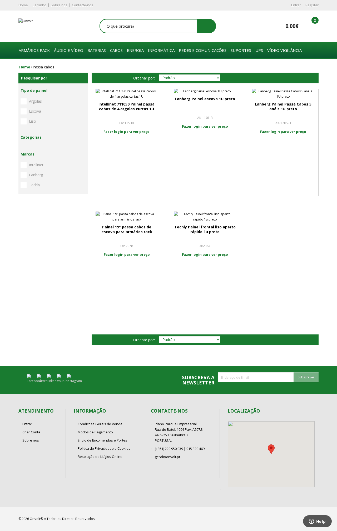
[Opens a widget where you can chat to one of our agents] (317, 521)
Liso (32, 121)
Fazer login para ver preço (126, 131)
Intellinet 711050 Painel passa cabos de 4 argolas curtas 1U (126, 106)
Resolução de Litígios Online (100, 456)
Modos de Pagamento (95, 432)
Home (23, 5)
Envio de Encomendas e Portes (102, 440)
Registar (312, 5)
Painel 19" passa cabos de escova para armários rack (126, 229)
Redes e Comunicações (202, 50)
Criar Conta (31, 432)
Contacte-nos (82, 5)
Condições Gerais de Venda (100, 424)
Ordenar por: (144, 78)
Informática (161, 50)
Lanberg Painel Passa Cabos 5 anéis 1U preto (283, 106)
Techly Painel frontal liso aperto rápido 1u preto (205, 229)
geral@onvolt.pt (167, 456)
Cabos (116, 50)
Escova (35, 111)
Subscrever (306, 377)
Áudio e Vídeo (68, 50)
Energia (135, 50)
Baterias (96, 50)
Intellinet (36, 164)
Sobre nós (59, 5)
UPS (259, 50)
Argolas (35, 101)
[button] (271, 449)
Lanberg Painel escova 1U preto (205, 98)
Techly (34, 184)
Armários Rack (34, 50)
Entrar (296, 5)
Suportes (241, 50)
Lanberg (36, 174)
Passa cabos (43, 66)
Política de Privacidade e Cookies (104, 448)
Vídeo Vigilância (284, 50)
